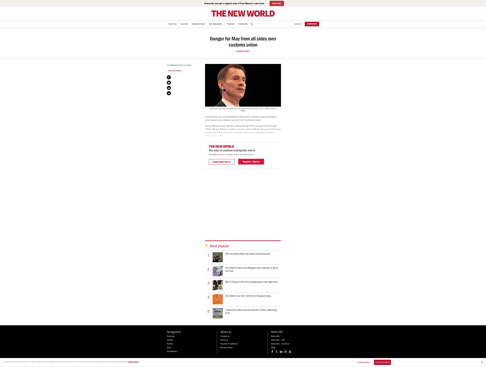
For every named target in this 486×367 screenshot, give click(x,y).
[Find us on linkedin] (281, 352)
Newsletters (198, 24)
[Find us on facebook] (272, 352)
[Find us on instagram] (285, 352)
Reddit (169, 93)
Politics (173, 24)
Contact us (224, 336)
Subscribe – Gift (278, 340)
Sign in (298, 24)
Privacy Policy (226, 347)
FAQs (273, 347)
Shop (169, 347)
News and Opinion (174, 71)
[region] (243, 362)
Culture (184, 24)
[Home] (243, 13)
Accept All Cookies (382, 362)
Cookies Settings (364, 362)
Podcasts (243, 24)
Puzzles (231, 24)
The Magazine (215, 24)
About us (224, 340)
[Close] (482, 362)
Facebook (169, 77)
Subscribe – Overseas (280, 343)
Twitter (169, 83)
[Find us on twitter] (276, 352)
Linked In (169, 88)
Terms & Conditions (229, 343)
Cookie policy (133, 362)
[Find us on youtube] (290, 352)
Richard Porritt (243, 51)
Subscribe (276, 3)
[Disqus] (243, 200)
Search (252, 24)
